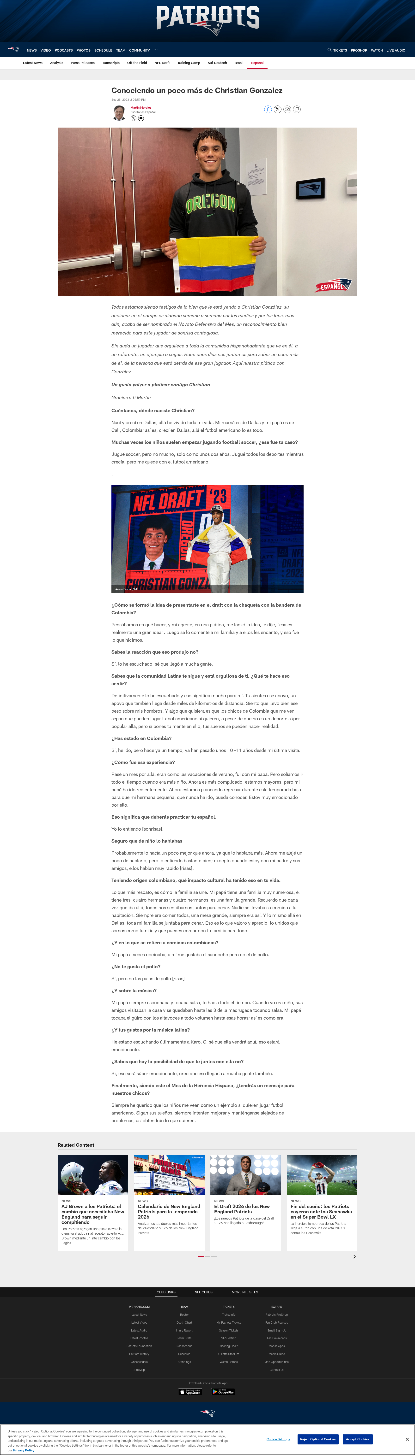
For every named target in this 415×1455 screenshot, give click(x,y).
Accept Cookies (357, 1439)
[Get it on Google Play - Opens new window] (223, 1394)
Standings (184, 1361)
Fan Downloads (277, 1338)
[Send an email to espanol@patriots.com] (141, 118)
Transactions (184, 1346)
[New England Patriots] (207, 1414)
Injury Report (184, 1330)
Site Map (139, 1369)
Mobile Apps (277, 1346)
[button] (201, 1256)
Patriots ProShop (277, 1314)
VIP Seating (228, 1338)
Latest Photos (139, 1338)
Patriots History (139, 1353)
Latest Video (139, 1322)
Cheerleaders (139, 1361)
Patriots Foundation (139, 1346)
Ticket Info (229, 1314)
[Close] (407, 1439)
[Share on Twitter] (277, 112)
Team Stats (184, 1338)
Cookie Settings (278, 1439)
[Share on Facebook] (268, 112)
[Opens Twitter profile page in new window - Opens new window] (133, 118)
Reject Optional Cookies (318, 1439)
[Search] (329, 50)
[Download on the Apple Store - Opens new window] (190, 1392)
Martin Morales (141, 107)
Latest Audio (139, 1330)
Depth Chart (184, 1322)
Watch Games (229, 1361)
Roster (184, 1314)
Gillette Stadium (228, 1353)
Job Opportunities (277, 1361)
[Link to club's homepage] (13, 49)
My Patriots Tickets (229, 1322)
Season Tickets (228, 1330)
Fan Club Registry (276, 1322)
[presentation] (355, 1257)
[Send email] (287, 112)
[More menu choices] (156, 50)
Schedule (184, 1353)
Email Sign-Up (277, 1330)
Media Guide (277, 1353)
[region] (207, 1439)
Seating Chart (229, 1346)
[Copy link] (297, 110)
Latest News (139, 1314)
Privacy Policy (23, 1450)
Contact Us (277, 1369)
